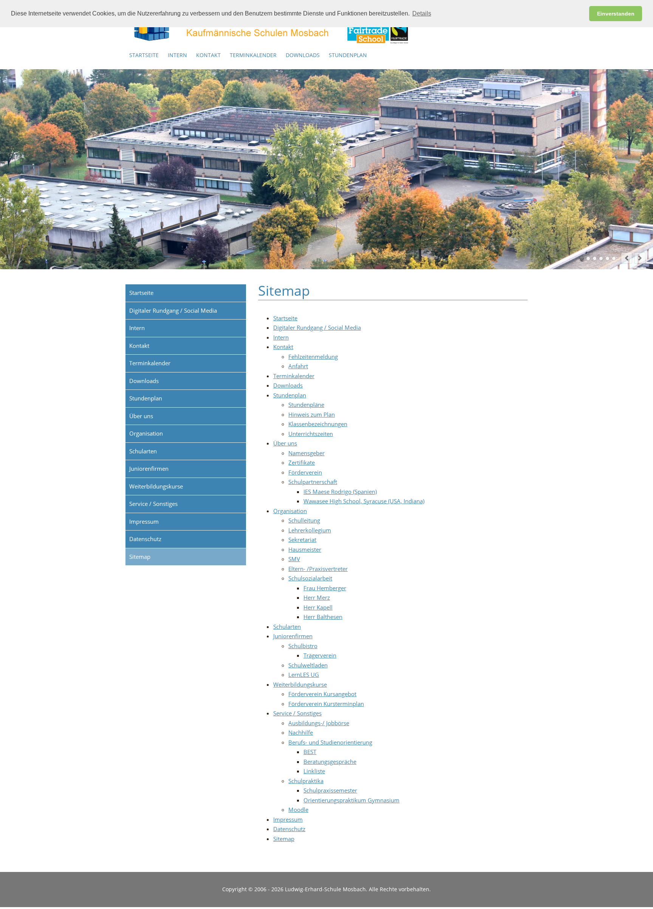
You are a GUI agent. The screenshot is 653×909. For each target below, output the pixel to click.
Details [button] (421, 13)
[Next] (639, 258)
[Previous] (626, 258)
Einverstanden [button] (615, 14)
